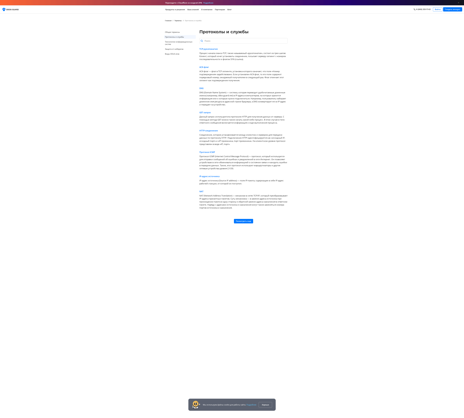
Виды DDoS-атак (172, 54)
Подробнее (251, 404)
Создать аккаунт (452, 9)
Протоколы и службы (174, 37)
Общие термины (172, 32)
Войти (438, 9)
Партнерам (220, 9)
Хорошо (265, 404)
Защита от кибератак (174, 49)
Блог (229, 9)
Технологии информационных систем (178, 43)
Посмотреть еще (243, 221)
